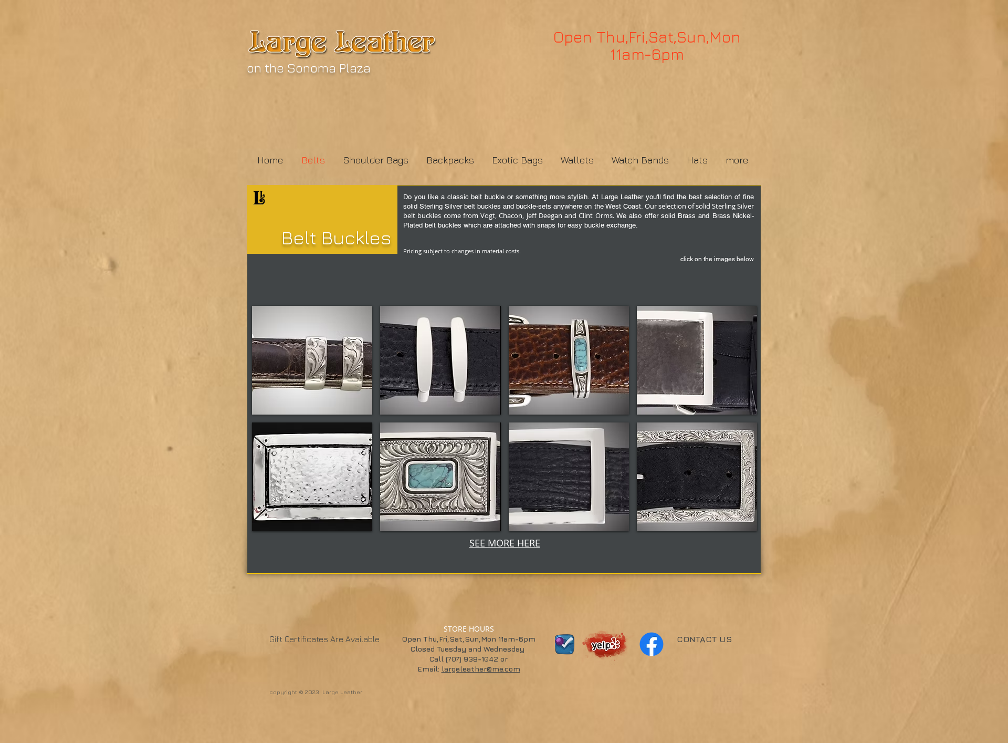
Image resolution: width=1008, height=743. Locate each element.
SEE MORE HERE (504, 542)
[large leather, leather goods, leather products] (606, 641)
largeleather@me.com (481, 668)
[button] (312, 360)
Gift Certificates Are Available (324, 639)
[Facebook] (651, 644)
